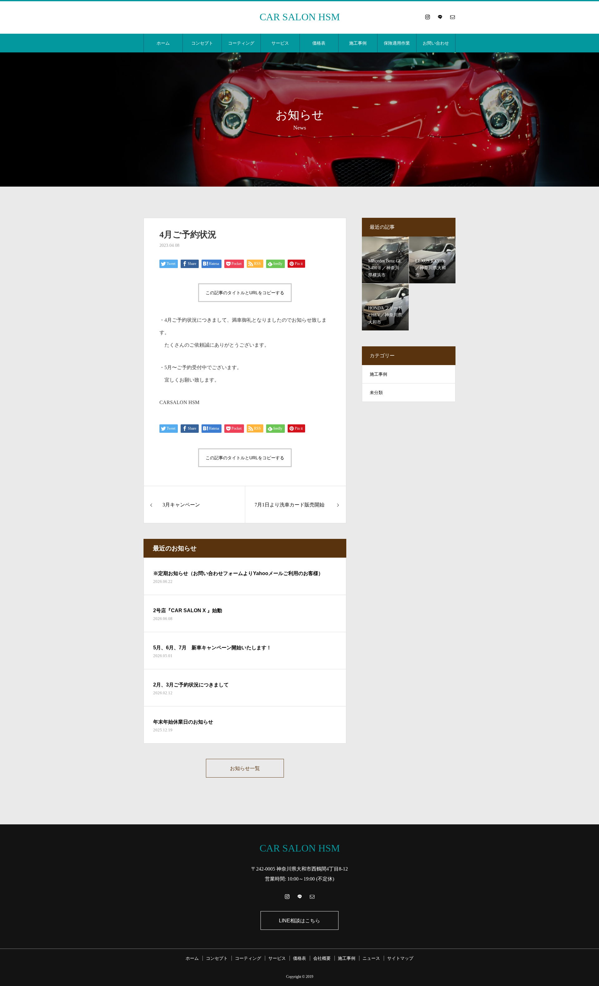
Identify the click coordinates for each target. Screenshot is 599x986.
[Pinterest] (440, 17)
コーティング (241, 43)
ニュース (371, 958)
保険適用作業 (397, 43)
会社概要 (322, 958)
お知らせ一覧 (245, 768)
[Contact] (452, 17)
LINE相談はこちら (299, 920)
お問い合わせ (436, 43)
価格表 (318, 43)
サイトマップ (400, 958)
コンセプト (202, 43)
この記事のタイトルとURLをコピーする (245, 292)
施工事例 (358, 43)
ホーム (163, 43)
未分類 (376, 392)
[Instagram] (427, 17)
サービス (280, 43)
